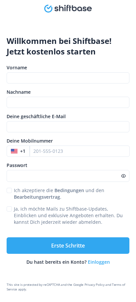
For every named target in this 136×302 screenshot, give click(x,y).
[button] (18, 151)
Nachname (19, 92)
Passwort (17, 165)
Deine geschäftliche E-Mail (36, 116)
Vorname (17, 67)
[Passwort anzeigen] (123, 176)
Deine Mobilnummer (30, 141)
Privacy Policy (95, 284)
